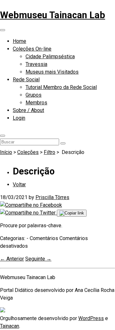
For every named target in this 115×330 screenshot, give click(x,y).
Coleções (28, 152)
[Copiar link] (72, 213)
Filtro (49, 152)
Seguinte (38, 259)
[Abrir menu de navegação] (2, 30)
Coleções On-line (32, 49)
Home (19, 41)
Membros (36, 103)
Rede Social (26, 79)
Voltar (19, 184)
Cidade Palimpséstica (50, 56)
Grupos (34, 95)
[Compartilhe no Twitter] (28, 213)
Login (19, 118)
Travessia (36, 64)
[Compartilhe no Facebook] (31, 205)
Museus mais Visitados (52, 72)
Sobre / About (28, 110)
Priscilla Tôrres (52, 197)
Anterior (12, 259)
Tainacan (9, 326)
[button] (2, 136)
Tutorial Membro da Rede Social (61, 87)
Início (6, 152)
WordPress (91, 318)
